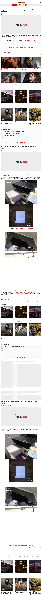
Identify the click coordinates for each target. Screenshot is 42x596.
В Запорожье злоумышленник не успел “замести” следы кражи (24, 40)
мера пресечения (19, 54)
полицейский (27, 54)
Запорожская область (7, 54)
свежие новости (32, 301)
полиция (31, 54)
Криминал (5, 7)
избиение (15, 54)
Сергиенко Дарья (5, 150)
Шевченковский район (39, 301)
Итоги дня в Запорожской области (35, 103)
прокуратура (39, 54)
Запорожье (11, 54)
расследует (16, 37)
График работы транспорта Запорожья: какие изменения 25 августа (6, 104)
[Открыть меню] (1, 2)
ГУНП (6, 516)
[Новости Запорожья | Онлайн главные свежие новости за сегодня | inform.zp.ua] (21, 2)
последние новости (35, 54)
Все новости (21, 142)
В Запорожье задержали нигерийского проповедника (23, 47)
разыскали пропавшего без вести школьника (20, 293)
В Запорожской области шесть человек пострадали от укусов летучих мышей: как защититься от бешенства (35, 123)
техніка (35, 516)
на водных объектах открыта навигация (23, 292)
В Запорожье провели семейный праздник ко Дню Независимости (20, 122)
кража (17, 516)
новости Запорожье (20, 301)
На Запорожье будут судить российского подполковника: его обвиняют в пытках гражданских (6, 122)
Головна (2, 7)
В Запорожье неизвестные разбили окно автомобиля (24, 290)
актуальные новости (2, 54)
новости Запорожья (23, 54)
